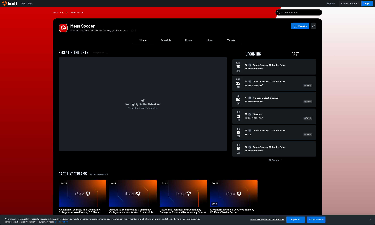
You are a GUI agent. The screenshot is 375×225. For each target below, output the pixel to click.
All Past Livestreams (98, 174)
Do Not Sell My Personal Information (267, 219)
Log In (367, 3)
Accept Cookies (316, 219)
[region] (187, 220)
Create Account (349, 3)
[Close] (370, 219)
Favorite (302, 26)
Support (331, 3)
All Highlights (98, 52)
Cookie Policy (61, 222)
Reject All (295, 219)
